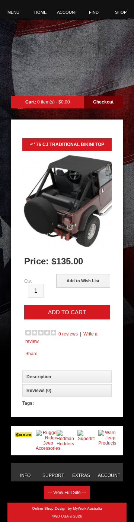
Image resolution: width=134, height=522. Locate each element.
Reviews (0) (38, 390)
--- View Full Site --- (67, 492)
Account (67, 12)
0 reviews (68, 334)
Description (38, 376)
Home (40, 12)
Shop (121, 12)
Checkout (103, 102)
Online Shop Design (49, 508)
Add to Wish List (83, 280)
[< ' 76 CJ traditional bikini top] (67, 202)
